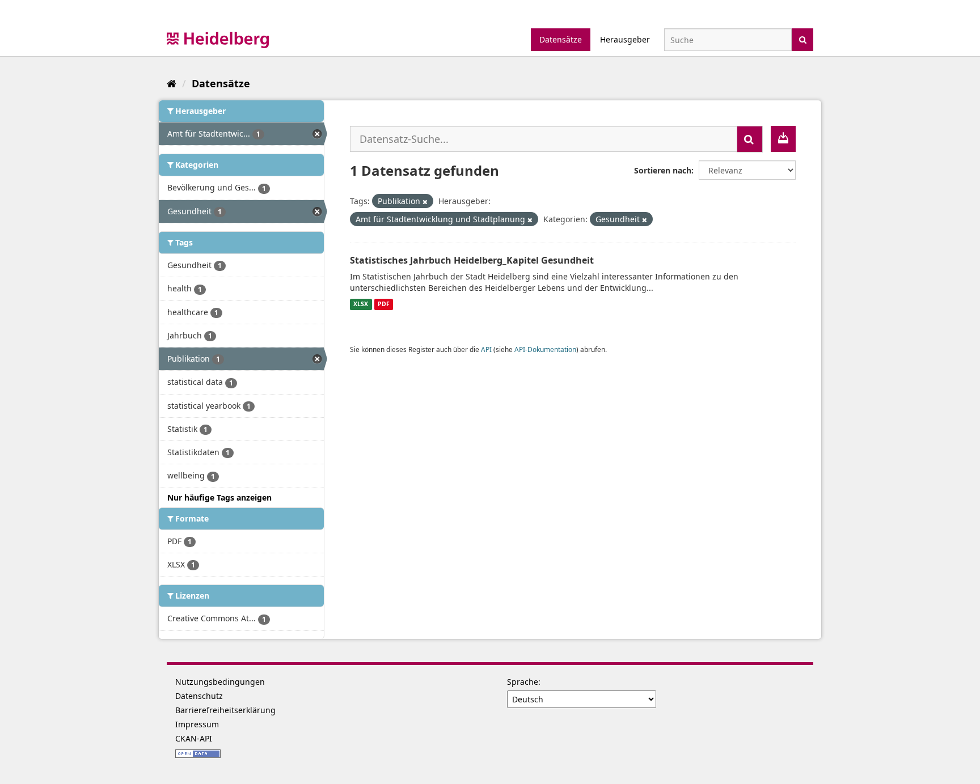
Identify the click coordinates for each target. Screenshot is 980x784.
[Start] (171, 83)
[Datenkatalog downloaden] (783, 139)
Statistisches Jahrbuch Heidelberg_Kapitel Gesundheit (472, 260)
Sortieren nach (662, 170)
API (486, 349)
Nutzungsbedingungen (220, 681)
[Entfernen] (425, 201)
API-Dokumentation (545, 349)
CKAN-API (193, 738)
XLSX (360, 304)
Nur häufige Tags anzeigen (219, 497)
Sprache (522, 681)
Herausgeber (625, 39)
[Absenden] (803, 39)
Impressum (197, 724)
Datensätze (560, 39)
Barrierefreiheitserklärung (225, 710)
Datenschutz (199, 695)
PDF (384, 304)
